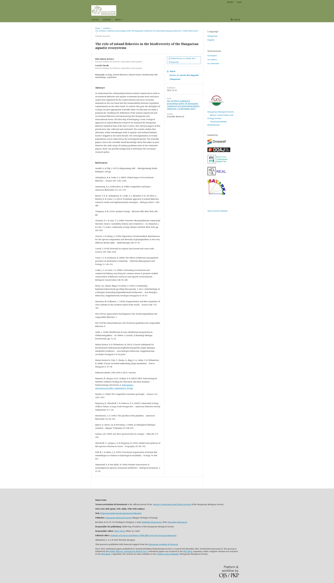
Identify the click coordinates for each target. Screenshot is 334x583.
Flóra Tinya (119, 531)
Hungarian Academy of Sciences (163, 544)
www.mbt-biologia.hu (177, 522)
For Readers (212, 55)
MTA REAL (188, 551)
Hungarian (212, 36)
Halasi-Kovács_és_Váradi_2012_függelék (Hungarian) (184, 75)
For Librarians (213, 63)
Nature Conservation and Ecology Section (172, 504)
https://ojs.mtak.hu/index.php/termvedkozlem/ (121, 513)
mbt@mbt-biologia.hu (152, 522)
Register (230, 2)
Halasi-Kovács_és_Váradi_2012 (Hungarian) (182, 60)
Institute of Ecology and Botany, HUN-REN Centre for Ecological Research (144, 535)
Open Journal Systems (217, 211)
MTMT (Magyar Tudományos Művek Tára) (128, 551)
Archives (107, 19)
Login (239, 2)
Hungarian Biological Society (220, 112)
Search (236, 19)
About (118, 19)
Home (97, 28)
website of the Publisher (168, 554)
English (210, 40)
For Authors (212, 59)
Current (95, 19)
